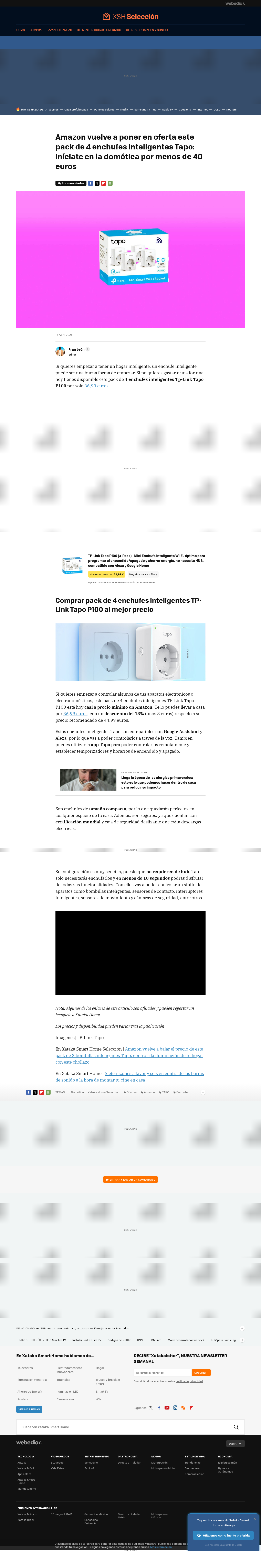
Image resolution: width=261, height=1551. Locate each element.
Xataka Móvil (26, 1468)
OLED (217, 109)
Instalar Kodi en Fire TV (87, 1340)
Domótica (77, 1092)
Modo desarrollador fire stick (186, 1340)
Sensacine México (96, 1514)
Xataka (22, 1462)
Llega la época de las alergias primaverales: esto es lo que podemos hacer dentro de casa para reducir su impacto (158, 782)
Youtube (167, 1407)
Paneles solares (104, 109)
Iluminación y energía (32, 1380)
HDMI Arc (155, 1340)
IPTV (140, 1340)
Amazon (149, 1092)
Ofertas (132, 1092)
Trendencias (192, 1462)
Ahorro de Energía (30, 1391)
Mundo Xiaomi (27, 1488)
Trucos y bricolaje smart (108, 1382)
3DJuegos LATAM (61, 1514)
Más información (161, 1547)
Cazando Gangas (59, 30)
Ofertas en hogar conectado (99, 30)
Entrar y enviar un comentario (132, 1179)
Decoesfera (192, 1468)
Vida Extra (57, 1468)
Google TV (185, 109)
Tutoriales (63, 1380)
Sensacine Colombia (91, 1521)
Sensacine (91, 1462)
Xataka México (27, 1514)
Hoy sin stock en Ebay (143, 574)
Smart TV (102, 1391)
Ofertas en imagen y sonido (147, 30)
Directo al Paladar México (129, 1515)
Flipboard (103, 183)
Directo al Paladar (129, 1462)
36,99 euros (96, 386)
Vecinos (54, 109)
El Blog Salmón (227, 1462)
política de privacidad (189, 1381)
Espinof (89, 1468)
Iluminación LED (67, 1391)
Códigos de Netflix (119, 1340)
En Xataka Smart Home (134, 772)
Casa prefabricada (76, 109)
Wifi (98, 1399)
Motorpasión (159, 1462)
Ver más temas (29, 1409)
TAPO (165, 1092)
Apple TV (167, 109)
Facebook (90, 183)
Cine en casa (65, 1399)
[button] (78, 349)
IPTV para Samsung (223, 1340)
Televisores (25, 1368)
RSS (183, 1407)
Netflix (124, 109)
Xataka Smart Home (26, 1481)
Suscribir (201, 1372)
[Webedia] (235, 3)
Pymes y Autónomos (225, 1469)
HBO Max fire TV (56, 1340)
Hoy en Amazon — (107, 574)
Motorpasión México (159, 1515)
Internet (202, 109)
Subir (233, 1443)
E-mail (110, 183)
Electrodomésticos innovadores (69, 1370)
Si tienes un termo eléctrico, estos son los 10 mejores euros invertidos (84, 1328)
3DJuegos (57, 1462)
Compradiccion (194, 1474)
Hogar (100, 1368)
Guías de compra (29, 30)
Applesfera (24, 1474)
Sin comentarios (73, 183)
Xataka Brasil (26, 1520)
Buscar (236, 1427)
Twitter (97, 183)
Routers (231, 109)
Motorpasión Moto (163, 1468)
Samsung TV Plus (145, 109)
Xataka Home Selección (130, 16)
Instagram (175, 1407)
